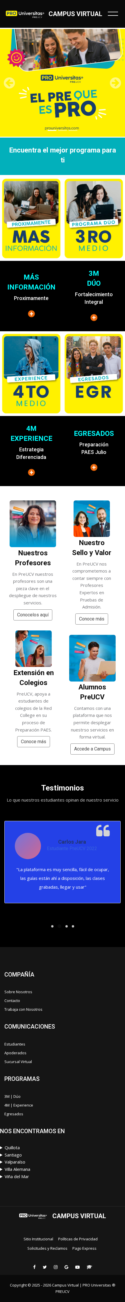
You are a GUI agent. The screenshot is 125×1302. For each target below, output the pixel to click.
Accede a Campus (92, 749)
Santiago (13, 1155)
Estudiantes (14, 1044)
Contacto (12, 1000)
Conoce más (33, 741)
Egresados (13, 1114)
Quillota (12, 1147)
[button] (9, 83)
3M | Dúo (12, 1096)
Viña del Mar (17, 1176)
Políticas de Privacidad (78, 1239)
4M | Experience (18, 1105)
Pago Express (84, 1248)
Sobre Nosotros (18, 991)
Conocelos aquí (33, 615)
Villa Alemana (17, 1169)
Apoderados (15, 1052)
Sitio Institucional (38, 1239)
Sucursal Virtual (18, 1061)
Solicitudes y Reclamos (47, 1248)
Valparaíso (15, 1162)
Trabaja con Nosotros (23, 1009)
